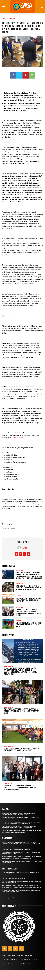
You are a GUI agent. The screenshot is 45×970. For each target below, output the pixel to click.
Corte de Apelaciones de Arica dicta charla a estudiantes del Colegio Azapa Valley (28, 600)
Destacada (19, 570)
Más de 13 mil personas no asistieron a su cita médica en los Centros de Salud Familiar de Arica (21, 831)
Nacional (12, 18)
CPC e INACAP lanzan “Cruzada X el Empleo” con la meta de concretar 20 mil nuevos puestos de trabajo (20, 827)
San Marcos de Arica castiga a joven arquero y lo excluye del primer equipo (29, 625)
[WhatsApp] (32, 75)
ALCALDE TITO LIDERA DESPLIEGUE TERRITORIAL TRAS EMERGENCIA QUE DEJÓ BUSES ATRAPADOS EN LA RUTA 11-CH (21, 822)
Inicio (4, 18)
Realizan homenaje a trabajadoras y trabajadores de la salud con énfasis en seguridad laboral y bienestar (20, 873)
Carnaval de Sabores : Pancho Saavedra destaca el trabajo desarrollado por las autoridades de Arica (28, 612)
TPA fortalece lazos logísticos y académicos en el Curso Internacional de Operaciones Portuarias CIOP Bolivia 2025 (21, 886)
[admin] (20, 548)
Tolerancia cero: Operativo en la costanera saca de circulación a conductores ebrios (19, 877)
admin (25, 547)
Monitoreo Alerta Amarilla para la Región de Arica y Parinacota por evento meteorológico (19, 814)
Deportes (19, 620)
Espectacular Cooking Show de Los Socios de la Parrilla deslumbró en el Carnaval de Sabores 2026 (28, 588)
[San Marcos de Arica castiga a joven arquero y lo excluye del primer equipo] (8, 624)
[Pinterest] (25, 75)
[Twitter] (19, 75)
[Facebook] (13, 75)
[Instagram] (20, 554)
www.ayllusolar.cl (19, 437)
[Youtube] (28, 554)
